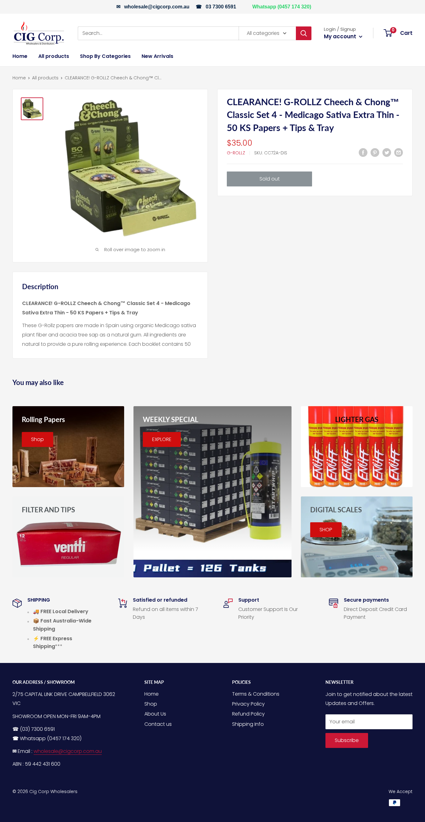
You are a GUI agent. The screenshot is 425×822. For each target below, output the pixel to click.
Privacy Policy (248, 703)
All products (53, 56)
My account (340, 36)
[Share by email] (398, 152)
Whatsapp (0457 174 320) (281, 6)
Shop (150, 703)
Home (19, 56)
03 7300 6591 (221, 6)
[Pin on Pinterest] (375, 152)
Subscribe (347, 740)
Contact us (158, 724)
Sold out (269, 178)
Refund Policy (248, 713)
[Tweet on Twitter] (386, 152)
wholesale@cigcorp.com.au (156, 6)
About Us (155, 713)
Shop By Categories (105, 56)
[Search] (303, 33)
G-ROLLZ (236, 153)
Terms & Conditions (255, 694)
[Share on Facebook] (363, 152)
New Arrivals (157, 56)
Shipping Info (248, 724)
